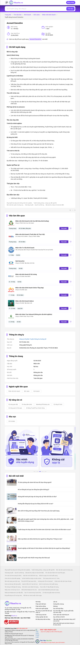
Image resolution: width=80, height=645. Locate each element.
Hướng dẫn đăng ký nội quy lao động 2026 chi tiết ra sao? (35, 503)
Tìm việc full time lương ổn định (13, 575)
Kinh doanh (27, 14)
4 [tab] (43, 471)
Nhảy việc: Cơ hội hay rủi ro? (12, 589)
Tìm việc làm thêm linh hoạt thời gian (55, 572)
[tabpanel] (22, 448)
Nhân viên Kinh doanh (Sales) (24, 301)
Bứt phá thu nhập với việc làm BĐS (34, 572)
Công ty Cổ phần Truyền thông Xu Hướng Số (32, 339)
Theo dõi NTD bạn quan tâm (28, 581)
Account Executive (35, 39)
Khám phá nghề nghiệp (42, 608)
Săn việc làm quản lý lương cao (64, 570)
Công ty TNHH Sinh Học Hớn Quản (24, 223)
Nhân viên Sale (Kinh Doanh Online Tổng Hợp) (29, 287)
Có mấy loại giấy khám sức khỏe (51, 592)
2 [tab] (37, 471)
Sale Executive (19, 261)
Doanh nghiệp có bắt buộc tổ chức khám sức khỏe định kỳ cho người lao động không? (44, 548)
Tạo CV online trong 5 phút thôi (32, 592)
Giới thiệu (38, 601)
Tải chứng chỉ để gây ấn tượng (13, 587)
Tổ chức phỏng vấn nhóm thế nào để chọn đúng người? (35, 482)
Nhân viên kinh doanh (49, 14)
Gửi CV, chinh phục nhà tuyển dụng (48, 584)
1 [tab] (35, 471)
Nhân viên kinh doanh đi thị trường (26, 274)
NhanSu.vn (18, 3)
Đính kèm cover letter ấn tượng (30, 587)
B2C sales (37, 14)
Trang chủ (8, 14)
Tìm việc (70, 9)
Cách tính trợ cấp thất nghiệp (12, 578)
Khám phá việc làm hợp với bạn (63, 581)
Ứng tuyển (64, 228)
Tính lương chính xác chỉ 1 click (51, 578)
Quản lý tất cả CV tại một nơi (29, 584)
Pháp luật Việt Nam (41, 604)
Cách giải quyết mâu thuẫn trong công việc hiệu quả (34, 557)
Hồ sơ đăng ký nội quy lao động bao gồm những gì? (33, 489)
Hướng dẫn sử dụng (58, 604)
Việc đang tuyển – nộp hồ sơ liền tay (14, 572)
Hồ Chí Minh (11, 421)
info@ (12, 615)
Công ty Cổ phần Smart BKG (22, 276)
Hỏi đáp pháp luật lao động (43, 619)
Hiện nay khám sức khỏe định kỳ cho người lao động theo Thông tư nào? (40, 539)
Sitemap (55, 606)
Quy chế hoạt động (58, 608)
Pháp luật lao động (41, 606)
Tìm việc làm (17, 14)
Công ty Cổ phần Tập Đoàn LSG (23, 303)
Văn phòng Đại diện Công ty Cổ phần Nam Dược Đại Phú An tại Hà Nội (34, 249)
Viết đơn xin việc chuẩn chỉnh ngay (32, 595)
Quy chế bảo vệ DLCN (59, 617)
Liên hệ (55, 601)
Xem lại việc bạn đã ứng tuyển (13, 584)
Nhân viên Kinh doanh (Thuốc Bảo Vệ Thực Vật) (30, 234)
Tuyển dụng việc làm (41, 614)
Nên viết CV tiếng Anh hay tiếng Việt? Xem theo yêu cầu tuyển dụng (38, 511)
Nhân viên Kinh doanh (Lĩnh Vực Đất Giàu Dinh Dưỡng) (32, 221)
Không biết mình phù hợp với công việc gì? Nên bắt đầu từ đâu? (37, 496)
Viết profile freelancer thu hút (29, 589)
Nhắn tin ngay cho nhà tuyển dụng (48, 575)
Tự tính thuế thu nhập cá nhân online (31, 578)
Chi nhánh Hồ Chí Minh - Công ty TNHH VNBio (27, 236)
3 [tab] (40, 471)
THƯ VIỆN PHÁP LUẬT (48, 629)
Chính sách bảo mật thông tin (61, 614)
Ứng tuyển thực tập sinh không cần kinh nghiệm (17, 570)
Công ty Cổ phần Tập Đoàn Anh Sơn (24, 263)
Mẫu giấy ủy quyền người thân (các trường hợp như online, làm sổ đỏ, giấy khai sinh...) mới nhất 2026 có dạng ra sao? (45, 520)
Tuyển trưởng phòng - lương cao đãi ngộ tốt (43, 570)
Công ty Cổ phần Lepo (21, 289)
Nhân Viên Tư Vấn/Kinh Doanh (24, 247)
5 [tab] (45, 471)
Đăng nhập (70, 2)
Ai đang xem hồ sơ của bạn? (45, 581)
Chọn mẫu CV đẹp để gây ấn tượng (49, 587)
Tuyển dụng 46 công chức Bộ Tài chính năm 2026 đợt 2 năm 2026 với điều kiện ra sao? (44, 529)
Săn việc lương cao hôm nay (12, 581)
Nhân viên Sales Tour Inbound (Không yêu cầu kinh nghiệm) (33, 314)
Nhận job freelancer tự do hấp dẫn (14, 592)
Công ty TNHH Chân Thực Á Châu (24, 316)
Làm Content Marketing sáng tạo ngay (48, 589)
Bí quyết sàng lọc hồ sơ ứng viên (13, 595)
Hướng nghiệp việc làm (42, 617)
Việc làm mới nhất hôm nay (30, 575)
